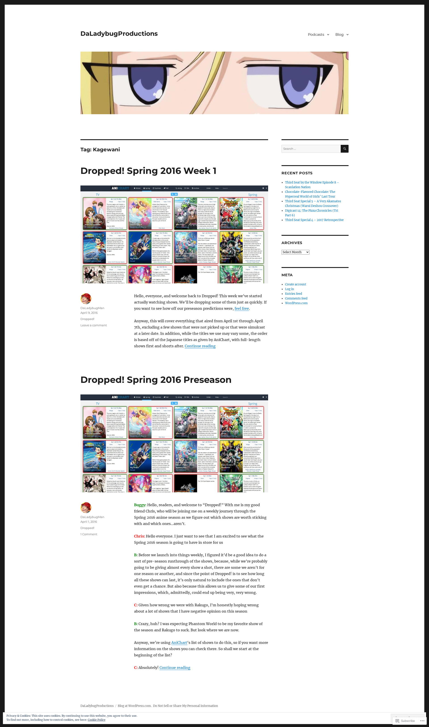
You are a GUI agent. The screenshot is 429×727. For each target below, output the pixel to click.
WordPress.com (296, 303)
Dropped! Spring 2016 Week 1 (148, 170)
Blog (339, 34)
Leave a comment (93, 325)
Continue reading (200, 346)
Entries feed (293, 294)
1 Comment (88, 534)
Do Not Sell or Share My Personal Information (185, 706)
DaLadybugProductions (119, 33)
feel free (242, 308)
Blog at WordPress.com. (134, 706)
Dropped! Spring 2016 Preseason (156, 379)
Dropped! (87, 319)
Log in (289, 289)
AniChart (179, 642)
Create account (295, 284)
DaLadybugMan (92, 308)
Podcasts (316, 34)
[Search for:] (311, 149)
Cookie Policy (96, 719)
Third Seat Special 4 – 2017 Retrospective (314, 220)
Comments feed (296, 298)
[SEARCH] (345, 149)
